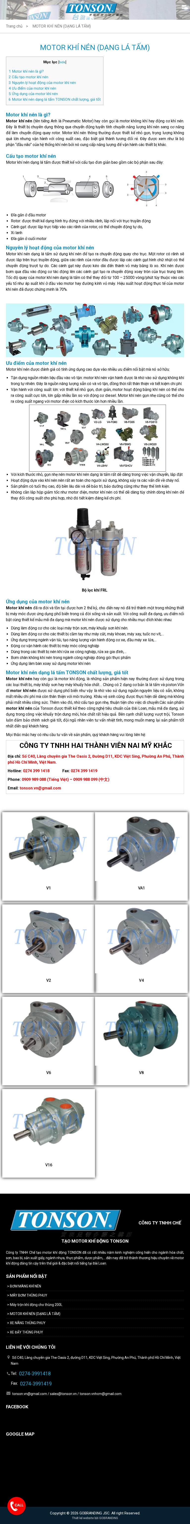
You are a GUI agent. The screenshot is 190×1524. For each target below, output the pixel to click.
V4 (141, 980)
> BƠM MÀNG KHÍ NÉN (24, 1286)
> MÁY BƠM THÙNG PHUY (27, 1295)
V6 (48, 1072)
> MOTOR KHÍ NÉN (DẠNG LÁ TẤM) (33, 1314)
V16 (48, 1165)
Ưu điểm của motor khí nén (32, 88)
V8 (141, 1072)
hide (62, 62)
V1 (48, 888)
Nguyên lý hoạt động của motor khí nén (42, 82)
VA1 (141, 888)
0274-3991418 (35, 1374)
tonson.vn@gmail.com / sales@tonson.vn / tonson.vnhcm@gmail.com (66, 1394)
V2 (48, 980)
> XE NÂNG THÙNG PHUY (26, 1323)
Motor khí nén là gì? (26, 71)
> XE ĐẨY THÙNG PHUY (25, 1332)
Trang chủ (14, 26)
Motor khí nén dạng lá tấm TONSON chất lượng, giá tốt (55, 99)
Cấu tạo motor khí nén (28, 77)
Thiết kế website (83, 1518)
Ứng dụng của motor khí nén (33, 94)
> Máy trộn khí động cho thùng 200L (34, 1305)
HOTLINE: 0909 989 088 (17, 1507)
